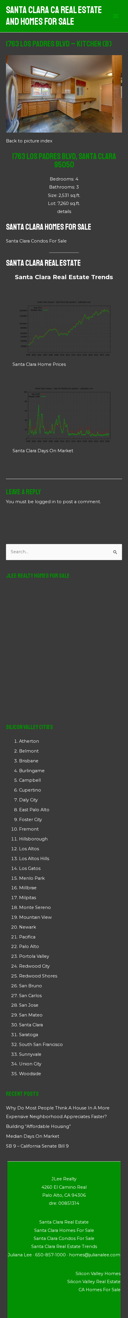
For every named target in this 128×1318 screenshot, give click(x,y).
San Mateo (31, 1015)
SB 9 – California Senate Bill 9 (37, 1146)
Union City (30, 1064)
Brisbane (28, 761)
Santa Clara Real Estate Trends (64, 277)
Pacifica (27, 937)
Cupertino (30, 790)
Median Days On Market (32, 1136)
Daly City (28, 800)
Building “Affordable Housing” (38, 1126)
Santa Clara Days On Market (43, 450)
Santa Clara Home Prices (39, 364)
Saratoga (28, 1034)
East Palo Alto (34, 809)
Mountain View (35, 917)
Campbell (30, 780)
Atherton (29, 741)
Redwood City (34, 966)
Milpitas (27, 897)
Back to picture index (29, 141)
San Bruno (30, 985)
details (64, 211)
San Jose (28, 1005)
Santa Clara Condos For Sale (36, 241)
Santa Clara (31, 1025)
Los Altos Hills (34, 858)
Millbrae (28, 887)
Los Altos (29, 848)
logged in (45, 501)
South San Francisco (41, 1044)
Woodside (30, 1073)
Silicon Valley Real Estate (94, 1281)
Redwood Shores (38, 976)
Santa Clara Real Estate (43, 263)
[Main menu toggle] (116, 16)
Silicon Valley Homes (98, 1273)
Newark (27, 927)
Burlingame (32, 770)
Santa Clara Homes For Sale (48, 227)
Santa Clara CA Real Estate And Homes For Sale (54, 16)
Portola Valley (34, 956)
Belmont (29, 751)
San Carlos (30, 995)
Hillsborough (33, 839)
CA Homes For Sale (100, 1289)
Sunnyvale (30, 1054)
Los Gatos (29, 868)
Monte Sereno (35, 907)
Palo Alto (29, 946)
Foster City (30, 819)
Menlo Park (32, 878)
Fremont (29, 829)
